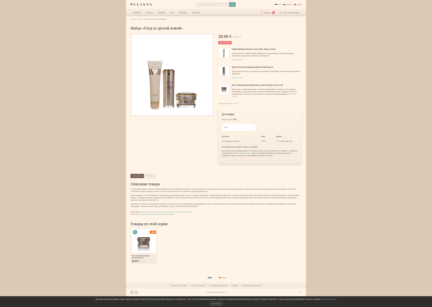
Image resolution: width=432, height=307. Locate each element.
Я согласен (216, 304)
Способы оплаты (198, 286)
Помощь (196, 12)
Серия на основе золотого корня (178, 212)
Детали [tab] (150, 176)
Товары (149, 12)
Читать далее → (238, 60)
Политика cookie (328, 299)
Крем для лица (141, 214)
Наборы (143, 212)
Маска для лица (154, 214)
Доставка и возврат (179, 286)
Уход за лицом (168, 214)
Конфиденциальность (251, 286)
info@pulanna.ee (244, 153)
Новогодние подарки (155, 212)
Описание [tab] (137, 176)
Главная (137, 12)
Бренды (161, 12)
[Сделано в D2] (301, 292)
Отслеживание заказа (218, 286)
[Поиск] (232, 4)
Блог (172, 12)
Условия (234, 286)
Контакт (183, 12)
